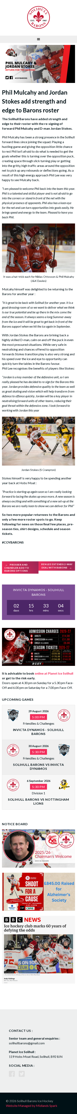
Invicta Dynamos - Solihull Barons (38, 732)
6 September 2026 (38, 780)
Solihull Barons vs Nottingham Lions (38, 801)
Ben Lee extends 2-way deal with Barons (57, 566)
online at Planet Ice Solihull (54, 673)
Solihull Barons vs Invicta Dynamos (38, 766)
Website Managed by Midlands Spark (31, 1105)
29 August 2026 (38, 711)
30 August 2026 (38, 746)
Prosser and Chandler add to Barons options (16, 567)
